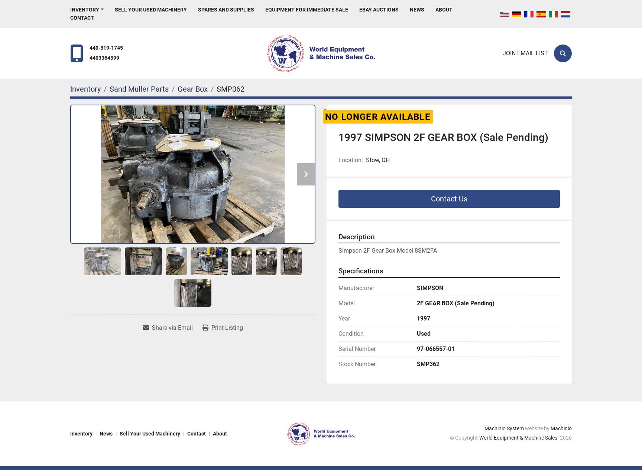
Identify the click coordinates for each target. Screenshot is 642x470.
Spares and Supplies (226, 10)
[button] (87, 10)
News (417, 10)
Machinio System (504, 428)
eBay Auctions (379, 10)
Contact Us (449, 198)
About (444, 10)
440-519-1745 (106, 48)
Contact (82, 18)
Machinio (561, 428)
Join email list (525, 53)
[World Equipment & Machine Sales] (321, 433)
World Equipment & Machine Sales (518, 438)
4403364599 (104, 58)
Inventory (84, 10)
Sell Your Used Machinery (151, 10)
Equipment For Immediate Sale (306, 10)
